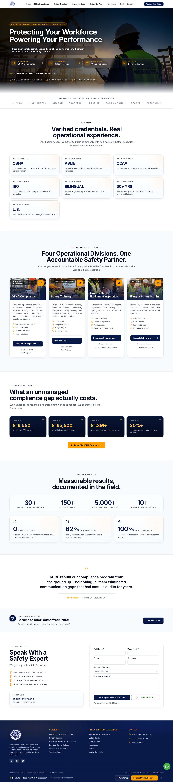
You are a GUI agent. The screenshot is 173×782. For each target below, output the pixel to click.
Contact (130, 4)
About (121, 4)
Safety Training (60, 4)
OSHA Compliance (41, 4)
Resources (112, 4)
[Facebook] (11, 761)
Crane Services (78, 4)
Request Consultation (154, 4)
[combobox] (126, 671)
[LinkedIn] (17, 761)
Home (28, 4)
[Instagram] (23, 761)
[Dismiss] (161, 778)
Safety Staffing (96, 4)
